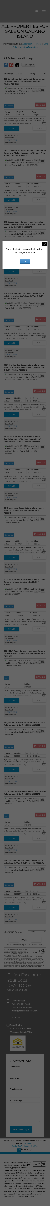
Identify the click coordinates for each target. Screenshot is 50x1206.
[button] (12, 1017)
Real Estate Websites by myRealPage (25, 1146)
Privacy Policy (29, 1143)
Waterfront (27, 43)
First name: (15, 1066)
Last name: (14, 1078)
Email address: (16, 1089)
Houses (38, 43)
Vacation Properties (29, 47)
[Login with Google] (11, 66)
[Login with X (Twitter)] (17, 66)
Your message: (16, 1100)
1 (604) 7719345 (11, 140)
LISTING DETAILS (11, 128)
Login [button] (28, 65)
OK (25, 261)
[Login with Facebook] (6, 66)
